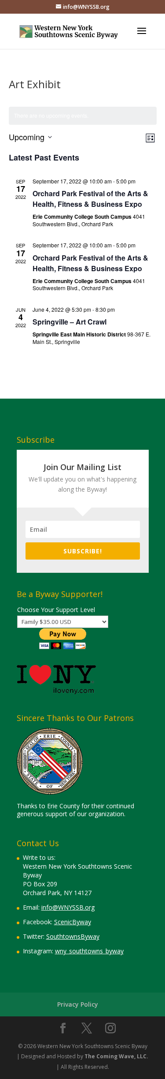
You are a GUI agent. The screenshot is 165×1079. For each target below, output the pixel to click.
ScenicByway (72, 922)
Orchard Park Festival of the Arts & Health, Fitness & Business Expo (90, 198)
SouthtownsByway (72, 936)
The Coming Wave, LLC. (116, 1056)
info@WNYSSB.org (68, 907)
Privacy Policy (77, 1004)
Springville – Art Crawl (69, 322)
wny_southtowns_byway (89, 951)
